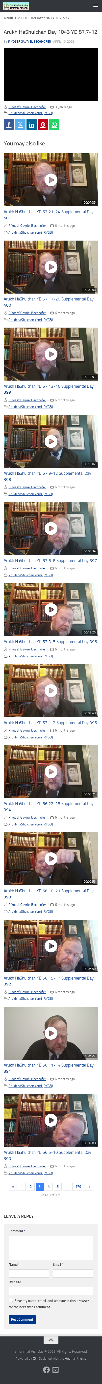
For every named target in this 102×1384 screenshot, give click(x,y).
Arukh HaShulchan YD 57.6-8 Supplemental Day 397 (50, 560)
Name (14, 1264)
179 (78, 1186)
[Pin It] (43, 124)
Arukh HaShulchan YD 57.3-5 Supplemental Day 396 (50, 641)
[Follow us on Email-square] (55, 1369)
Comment (17, 1231)
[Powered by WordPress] (34, 1358)
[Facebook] (9, 124)
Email (58, 1264)
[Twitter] (20, 124)
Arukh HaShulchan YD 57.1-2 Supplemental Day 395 (50, 722)
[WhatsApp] (54, 124)
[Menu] (96, 6)
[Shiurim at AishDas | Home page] (20, 6)
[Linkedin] (31, 124)
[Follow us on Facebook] (46, 1369)
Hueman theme (75, 1358)
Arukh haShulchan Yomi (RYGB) (30, 113)
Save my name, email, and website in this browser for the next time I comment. (49, 1304)
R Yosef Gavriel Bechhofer (29, 41)
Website (15, 1282)
